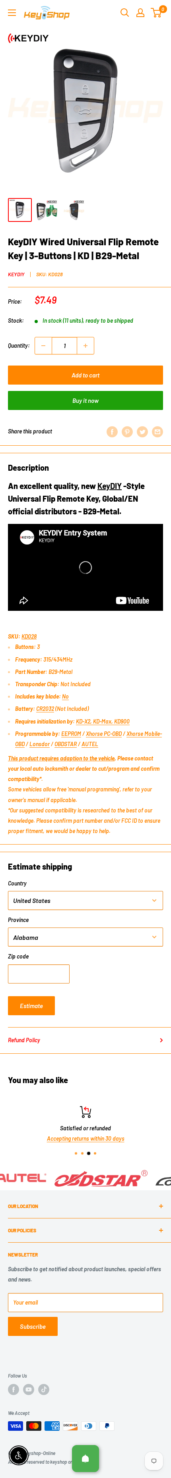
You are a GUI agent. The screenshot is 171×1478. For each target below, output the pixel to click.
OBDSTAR (65, 744)
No (65, 696)
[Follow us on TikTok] (43, 1389)
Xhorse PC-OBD (104, 733)
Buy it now (85, 400)
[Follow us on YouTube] (28, 1389)
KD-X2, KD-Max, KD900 (103, 721)
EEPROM (71, 733)
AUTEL (90, 744)
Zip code (18, 956)
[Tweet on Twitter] (142, 431)
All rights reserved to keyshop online (44, 1462)
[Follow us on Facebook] (13, 1389)
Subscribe (33, 1326)
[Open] (85, 1458)
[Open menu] (12, 13)
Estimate (31, 1005)
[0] (156, 12)
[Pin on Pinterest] (127, 431)
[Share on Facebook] (112, 431)
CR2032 (45, 708)
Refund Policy (24, 1040)
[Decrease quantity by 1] (43, 345)
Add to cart (85, 375)
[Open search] (124, 12)
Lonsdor (39, 744)
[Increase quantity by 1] (85, 345)
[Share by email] (157, 431)
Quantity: (19, 345)
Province (18, 919)
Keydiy (16, 274)
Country (17, 883)
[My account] (140, 12)
